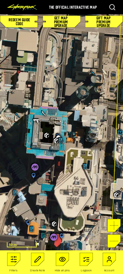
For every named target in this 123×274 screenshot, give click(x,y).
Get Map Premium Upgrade (61, 22)
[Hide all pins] (62, 259)
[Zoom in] (114, 225)
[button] (18, 116)
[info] (13, 259)
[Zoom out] (114, 241)
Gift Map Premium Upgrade (103, 22)
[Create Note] (37, 259)
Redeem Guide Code (19, 21)
